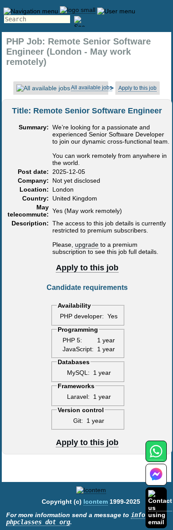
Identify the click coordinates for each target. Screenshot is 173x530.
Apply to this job (137, 88)
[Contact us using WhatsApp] (156, 456)
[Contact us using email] (160, 507)
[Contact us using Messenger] (156, 480)
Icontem (95, 501)
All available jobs (91, 87)
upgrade (86, 244)
